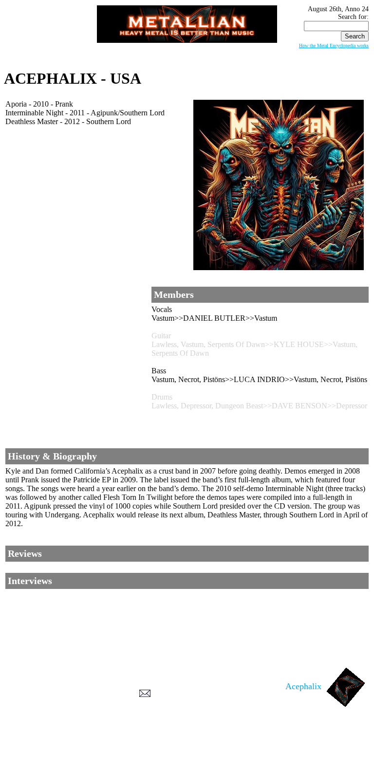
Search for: (353, 16)
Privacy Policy (187, 761)
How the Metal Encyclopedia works (334, 45)
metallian (107, 751)
